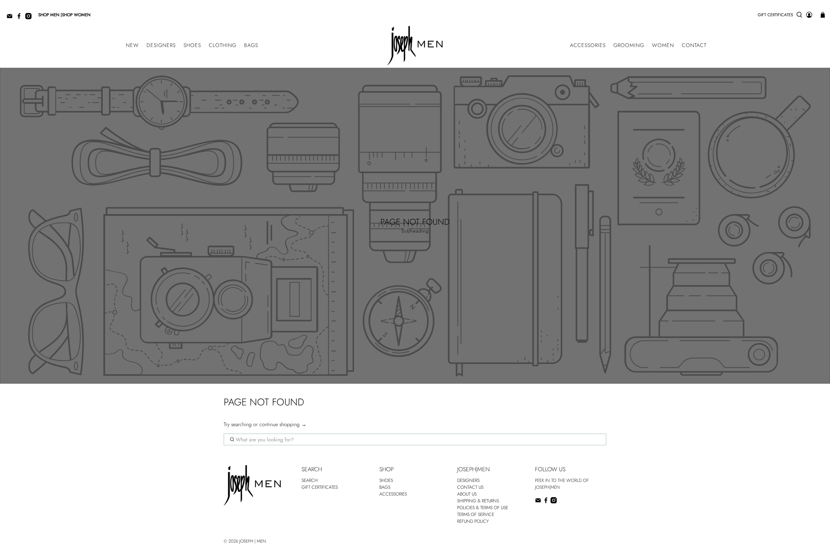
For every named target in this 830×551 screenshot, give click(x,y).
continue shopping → (282, 424)
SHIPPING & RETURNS (478, 500)
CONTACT (694, 45)
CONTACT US (470, 487)
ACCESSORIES (588, 45)
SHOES (192, 45)
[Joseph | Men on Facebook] (20, 18)
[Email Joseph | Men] (11, 18)
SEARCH (310, 480)
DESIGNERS (161, 45)
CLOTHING (222, 45)
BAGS (251, 45)
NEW (132, 45)
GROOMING (628, 45)
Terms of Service (475, 514)
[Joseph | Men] (415, 45)
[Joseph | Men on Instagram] (30, 18)
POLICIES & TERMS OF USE (482, 507)
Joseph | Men (252, 541)
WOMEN (663, 45)
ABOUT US (467, 494)
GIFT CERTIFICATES (775, 15)
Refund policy (473, 521)
